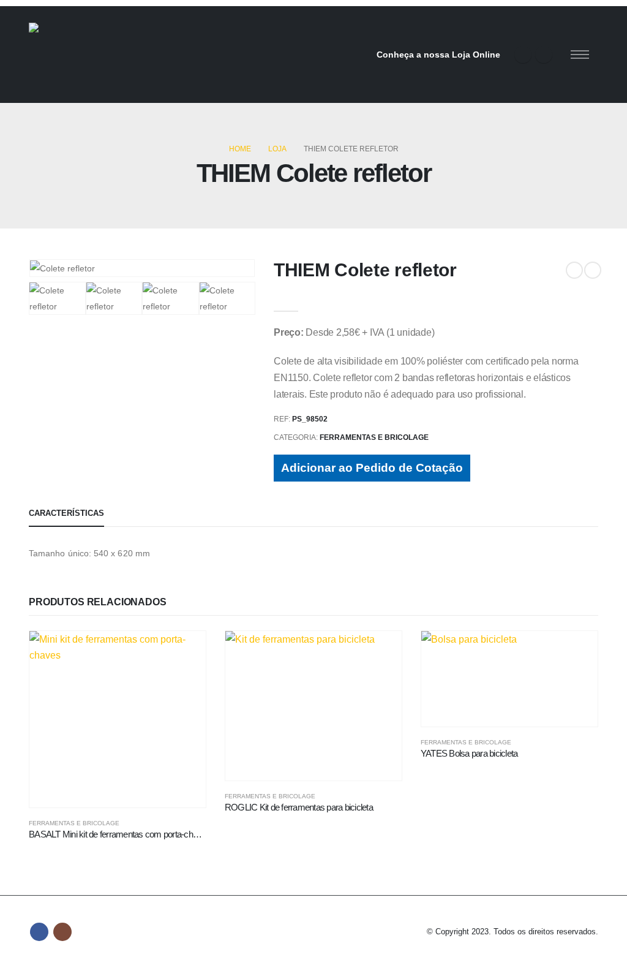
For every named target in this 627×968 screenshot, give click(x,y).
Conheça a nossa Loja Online (438, 54)
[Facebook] (522, 54)
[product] (117, 719)
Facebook (39, 932)
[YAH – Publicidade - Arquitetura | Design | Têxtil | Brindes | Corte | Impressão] (120, 54)
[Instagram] (543, 54)
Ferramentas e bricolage (374, 437)
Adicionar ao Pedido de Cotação (372, 467)
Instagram (62, 932)
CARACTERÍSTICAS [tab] (66, 513)
